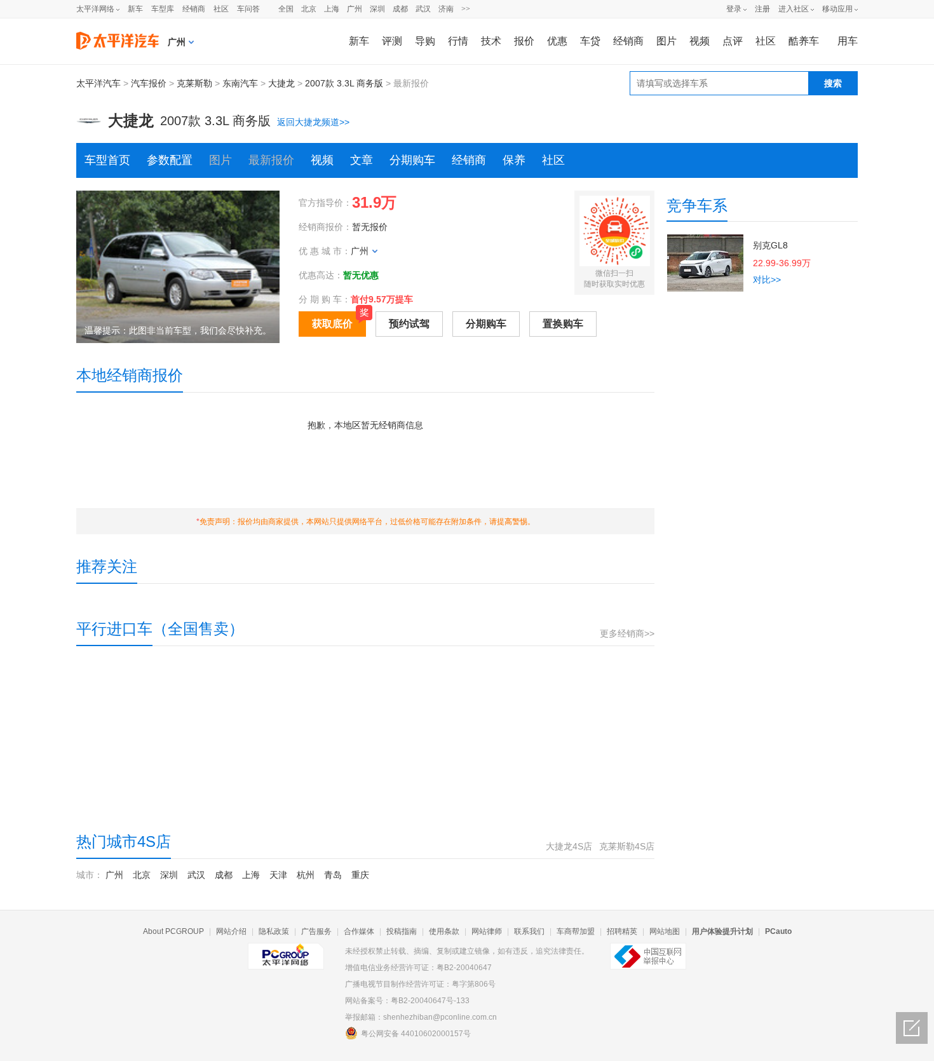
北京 (308, 8)
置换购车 (563, 323)
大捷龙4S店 (569, 846)
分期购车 (412, 160)
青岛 (333, 875)
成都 (400, 8)
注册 (762, 8)
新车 (135, 8)
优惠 (557, 41)
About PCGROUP (173, 931)
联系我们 (529, 931)
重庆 (360, 875)
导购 (425, 41)
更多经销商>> (627, 633)
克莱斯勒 (194, 83)
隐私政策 (274, 931)
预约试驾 (409, 323)
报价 (524, 41)
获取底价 (332, 323)
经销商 (193, 8)
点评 (732, 41)
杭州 (306, 875)
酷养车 (803, 41)
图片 (666, 41)
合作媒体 (359, 931)
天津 (278, 875)
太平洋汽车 (98, 83)
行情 (458, 41)
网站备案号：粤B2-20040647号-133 (407, 1000)
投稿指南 (401, 931)
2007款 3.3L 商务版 (344, 83)
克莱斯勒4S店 (626, 846)
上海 (331, 8)
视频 (699, 41)
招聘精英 (622, 931)
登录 (733, 8)
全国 (286, 8)
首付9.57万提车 (382, 299)
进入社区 (793, 8)
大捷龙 (281, 83)
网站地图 (664, 931)
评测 (392, 41)
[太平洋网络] (286, 951)
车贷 (590, 41)
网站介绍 (231, 931)
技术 (491, 41)
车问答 (248, 8)
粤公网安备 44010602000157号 (416, 1033)
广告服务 (316, 931)
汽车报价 (148, 83)
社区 (221, 8)
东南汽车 (240, 83)
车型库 (162, 8)
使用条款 (444, 931)
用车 (847, 41)
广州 (354, 8)
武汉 (423, 8)
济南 (446, 8)
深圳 (377, 8)
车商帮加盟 (576, 931)
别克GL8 (770, 245)
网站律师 (486, 931)
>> (465, 8)
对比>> (767, 279)
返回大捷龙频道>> (313, 122)
